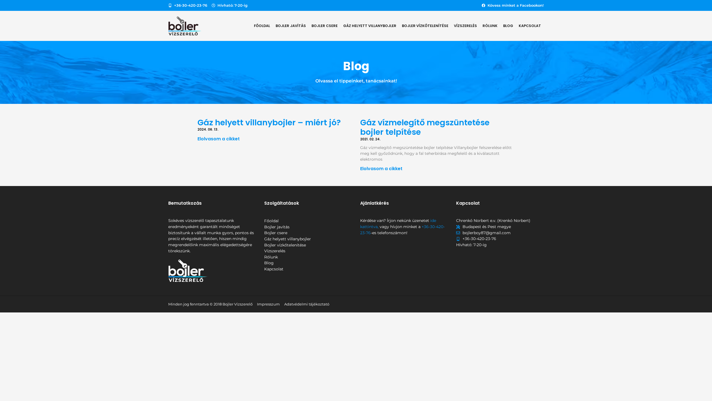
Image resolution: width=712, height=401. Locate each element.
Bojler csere (325, 25)
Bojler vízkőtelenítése (425, 25)
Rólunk (490, 25)
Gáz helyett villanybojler (369, 25)
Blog (508, 25)
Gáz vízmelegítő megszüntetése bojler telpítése (425, 127)
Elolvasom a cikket (218, 139)
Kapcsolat (530, 25)
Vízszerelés (465, 25)
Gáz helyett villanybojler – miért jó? (269, 122)
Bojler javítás (291, 25)
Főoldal (262, 25)
